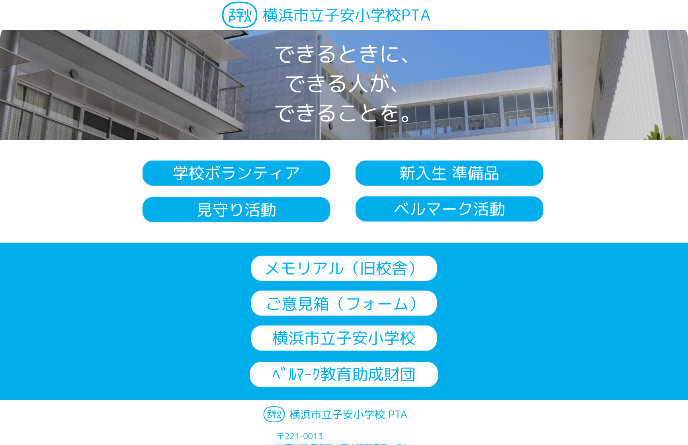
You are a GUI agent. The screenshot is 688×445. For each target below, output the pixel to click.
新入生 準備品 (449, 173)
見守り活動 (236, 209)
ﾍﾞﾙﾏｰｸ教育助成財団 (344, 374)
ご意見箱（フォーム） (345, 303)
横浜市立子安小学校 (344, 338)
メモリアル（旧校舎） (344, 268)
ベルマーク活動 (449, 209)
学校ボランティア (236, 173)
